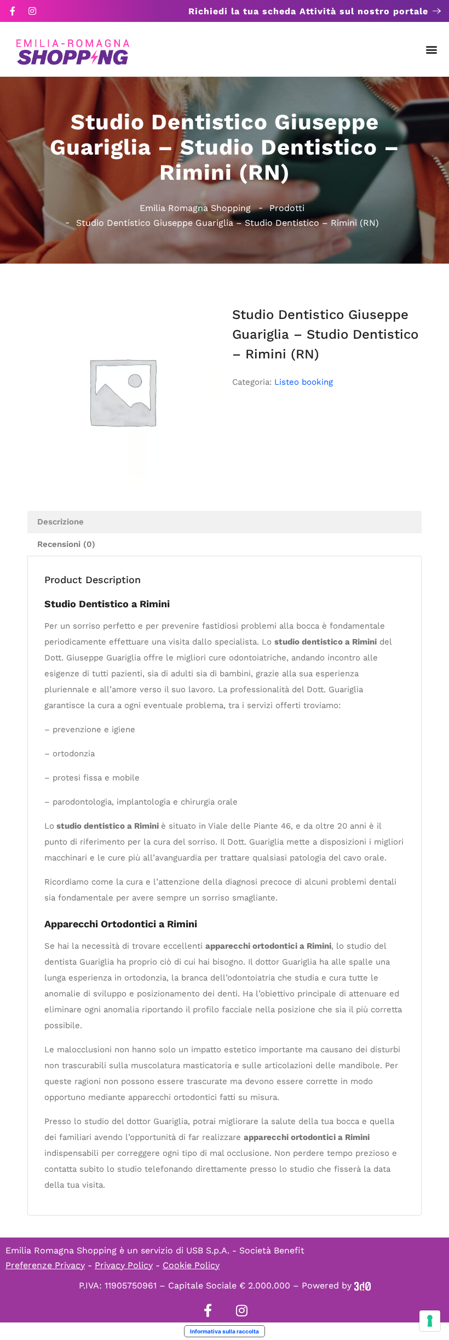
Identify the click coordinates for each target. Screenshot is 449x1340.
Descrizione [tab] (60, 522)
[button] (432, 50)
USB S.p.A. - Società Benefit (245, 1250)
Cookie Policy (191, 1265)
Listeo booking (303, 382)
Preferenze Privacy (45, 1265)
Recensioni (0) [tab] (66, 544)
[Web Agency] (362, 1285)
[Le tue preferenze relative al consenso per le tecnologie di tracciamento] (429, 1320)
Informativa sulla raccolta (224, 1331)
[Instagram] (32, 11)
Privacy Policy (124, 1265)
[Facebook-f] (12, 11)
